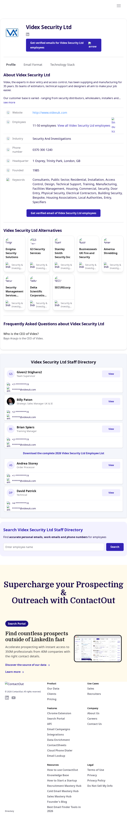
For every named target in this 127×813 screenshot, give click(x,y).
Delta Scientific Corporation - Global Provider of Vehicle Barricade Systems (39, 291)
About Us (93, 713)
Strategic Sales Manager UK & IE (35, 403)
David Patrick (26, 491)
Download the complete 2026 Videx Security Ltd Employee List (63, 453)
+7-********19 (20, 384)
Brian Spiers (25, 427)
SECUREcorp (62, 287)
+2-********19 (20, 439)
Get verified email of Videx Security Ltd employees (63, 213)
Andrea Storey (27, 463)
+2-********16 (20, 411)
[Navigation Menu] (118, 5)
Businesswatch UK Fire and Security (88, 253)
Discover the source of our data (25, 665)
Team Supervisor (26, 376)
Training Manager (27, 431)
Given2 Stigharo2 (29, 372)
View (111, 373)
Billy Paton (24, 400)
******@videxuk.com (24, 389)
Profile (11, 65)
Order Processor (26, 467)
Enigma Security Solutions (12, 253)
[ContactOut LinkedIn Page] (7, 752)
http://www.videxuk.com (50, 113)
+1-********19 (20, 475)
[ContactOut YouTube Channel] (14, 752)
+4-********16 (20, 503)
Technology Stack (62, 65)
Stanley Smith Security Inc (62, 253)
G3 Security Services (37, 251)
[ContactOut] (21, 5)
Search (114, 547)
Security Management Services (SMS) (14, 291)
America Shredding (110, 251)
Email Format (33, 65)
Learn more (13, 672)
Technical (22, 494)
